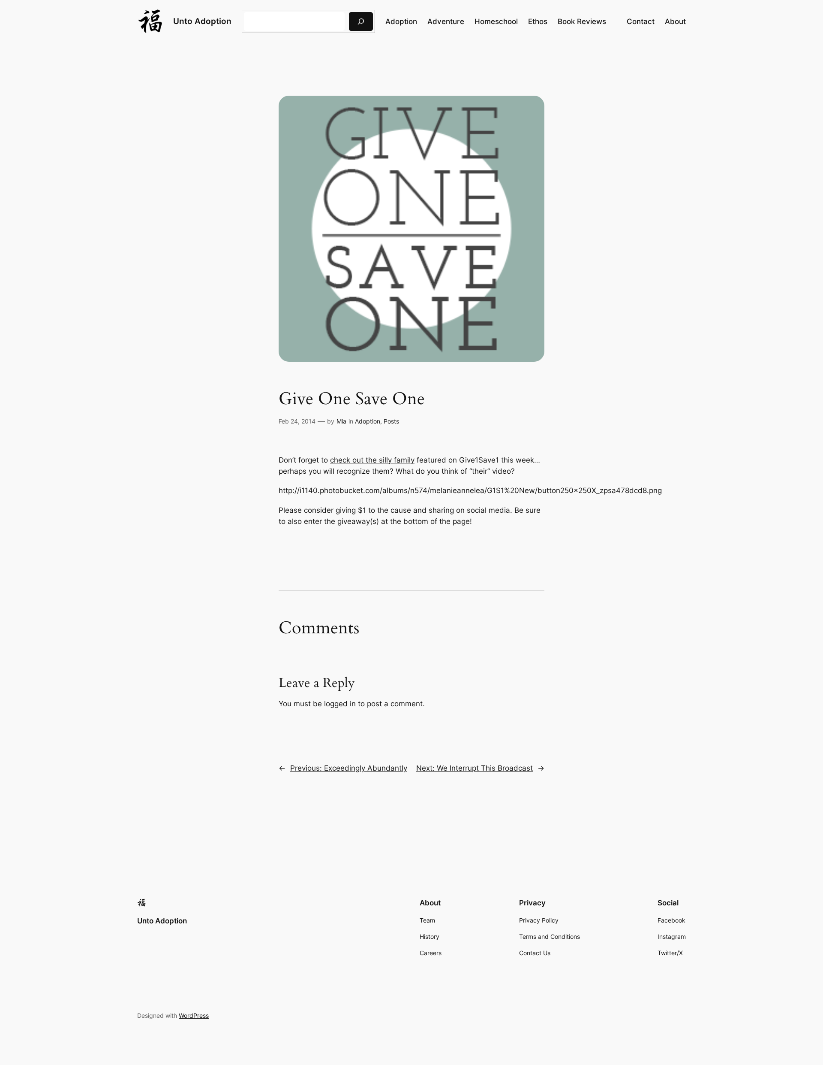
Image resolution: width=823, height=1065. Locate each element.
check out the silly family (372, 460)
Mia (341, 421)
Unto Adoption (202, 21)
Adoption (367, 421)
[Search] (361, 21)
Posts (391, 421)
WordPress (194, 1015)
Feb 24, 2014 (297, 421)
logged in (340, 703)
